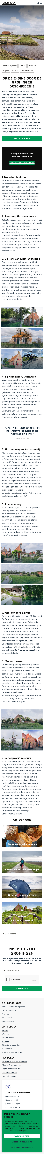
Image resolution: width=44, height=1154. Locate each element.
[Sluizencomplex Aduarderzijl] (11, 595)
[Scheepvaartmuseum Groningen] (32, 740)
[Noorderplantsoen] (11, 317)
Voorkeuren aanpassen (22, 1148)
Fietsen (22, 66)
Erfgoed (6, 70)
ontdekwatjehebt (10, 66)
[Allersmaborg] (32, 595)
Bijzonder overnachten (11, 1045)
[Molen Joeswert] (11, 740)
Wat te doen (9, 1027)
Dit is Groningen (12, 1003)
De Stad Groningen (9, 1010)
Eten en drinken (8, 1038)
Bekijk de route (22, 139)
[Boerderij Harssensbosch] (22, 338)
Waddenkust (7, 1018)
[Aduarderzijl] (22, 574)
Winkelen (5, 1041)
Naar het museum (9, 1076)
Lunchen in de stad (9, 1072)
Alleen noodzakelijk (22, 1142)
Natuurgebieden (8, 1021)
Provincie (32, 66)
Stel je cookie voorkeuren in (22, 163)
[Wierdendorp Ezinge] (22, 719)
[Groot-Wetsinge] (11, 359)
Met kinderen (7, 1049)
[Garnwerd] (11, 553)
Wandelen (6, 1034)
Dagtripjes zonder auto (11, 1069)
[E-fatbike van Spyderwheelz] (32, 359)
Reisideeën (8, 1058)
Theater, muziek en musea (12, 1052)
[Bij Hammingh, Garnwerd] (32, 553)
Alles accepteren (22, 1136)
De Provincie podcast (24, 650)
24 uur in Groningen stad (11, 1065)
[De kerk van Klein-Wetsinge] (32, 317)
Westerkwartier (27, 70)
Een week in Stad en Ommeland (14, 1061)
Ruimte (15, 70)
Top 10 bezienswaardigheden (13, 1007)
